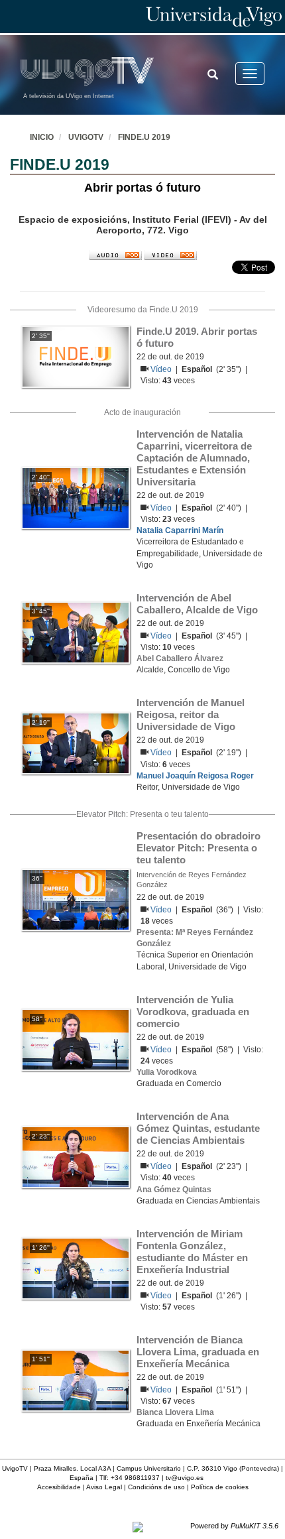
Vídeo (162, 369)
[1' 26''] (76, 1268)
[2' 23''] (76, 1156)
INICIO (42, 137)
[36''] (76, 899)
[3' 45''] (76, 632)
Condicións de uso (156, 1487)
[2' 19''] (76, 742)
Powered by (234, 1526)
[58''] (76, 1039)
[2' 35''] (76, 356)
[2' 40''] (76, 497)
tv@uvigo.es (184, 1477)
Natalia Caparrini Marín (180, 530)
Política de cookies (220, 1487)
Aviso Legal (104, 1487)
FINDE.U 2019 (144, 137)
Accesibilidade (59, 1487)
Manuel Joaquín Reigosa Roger (195, 775)
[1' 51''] (76, 1380)
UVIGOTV (85, 137)
